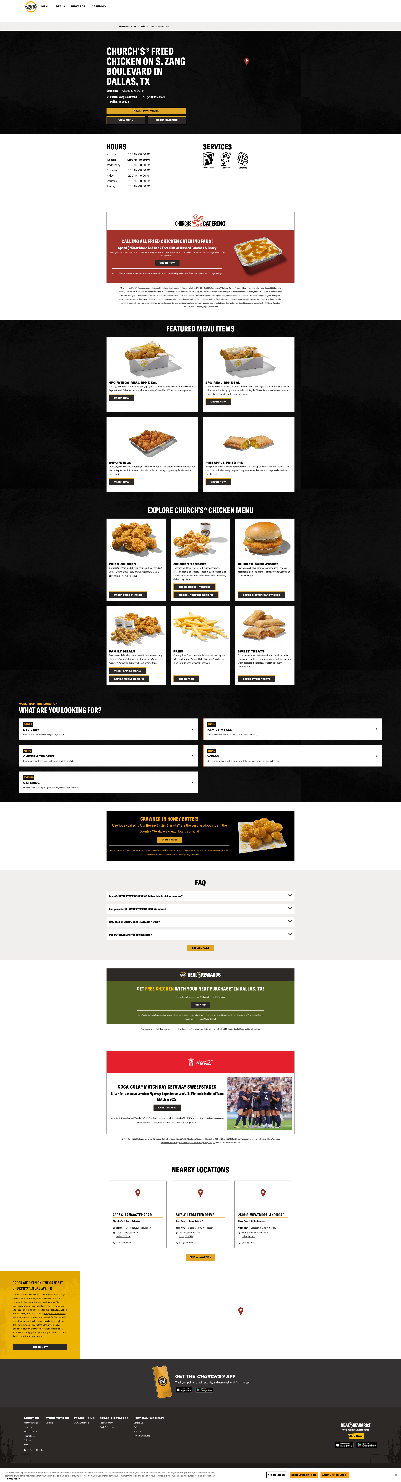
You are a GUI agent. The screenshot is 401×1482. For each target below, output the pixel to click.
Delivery (226, 167)
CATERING (99, 6)
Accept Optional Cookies (334, 1474)
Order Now (167, 263)
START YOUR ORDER (146, 111)
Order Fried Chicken (128, 595)
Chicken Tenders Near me (196, 595)
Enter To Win (167, 1108)
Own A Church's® (81, 1422)
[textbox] (167, 273)
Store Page (118, 1220)
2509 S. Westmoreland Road (261, 1214)
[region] (246, 66)
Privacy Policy (13, 1478)
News (26, 1444)
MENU (45, 6)
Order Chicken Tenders (194, 587)
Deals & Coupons (107, 1427)
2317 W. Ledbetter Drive (195, 1214)
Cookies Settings (276, 1474)
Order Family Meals (127, 671)
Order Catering (167, 120)
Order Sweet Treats (256, 679)
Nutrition (137, 1431)
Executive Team (30, 1431)
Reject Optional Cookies (303, 1474)
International (29, 1435)
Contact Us (138, 1422)
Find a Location (200, 1257)
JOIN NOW (355, 1436)
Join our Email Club (142, 1435)
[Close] (396, 1474)
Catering (243, 167)
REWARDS (78, 6)
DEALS (60, 6)
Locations (28, 1427)
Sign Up (200, 1005)
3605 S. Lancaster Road (132, 1214)
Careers (49, 1422)
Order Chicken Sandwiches (261, 595)
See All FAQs (200, 948)
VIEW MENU (125, 120)
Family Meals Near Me (129, 679)
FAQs (136, 1427)
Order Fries (186, 679)
